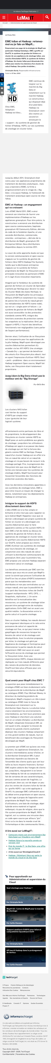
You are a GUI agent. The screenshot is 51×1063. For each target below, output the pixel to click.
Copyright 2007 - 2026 (11, 1052)
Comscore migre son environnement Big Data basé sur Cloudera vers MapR (27, 836)
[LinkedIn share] (2, 84)
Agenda (5, 998)
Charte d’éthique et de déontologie (22, 985)
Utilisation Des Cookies (10, 990)
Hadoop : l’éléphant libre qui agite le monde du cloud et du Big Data (25, 856)
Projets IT (6, 1006)
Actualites (10, 35)
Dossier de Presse (36, 998)
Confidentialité (8, 1054)
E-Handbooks (7, 1003)
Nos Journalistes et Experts (19, 998)
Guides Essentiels (37, 1003)
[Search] (47, 18)
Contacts (25, 987)
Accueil (5, 23)
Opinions (26, 1003)
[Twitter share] (2, 80)
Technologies (41, 995)
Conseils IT (17, 1003)
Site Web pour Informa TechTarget (14, 995)
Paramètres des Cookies (25, 1054)
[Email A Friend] (2, 93)
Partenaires (31, 995)
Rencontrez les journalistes (11, 987)
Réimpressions (25, 990)
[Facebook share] (2, 75)
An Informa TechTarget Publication (24, 11)
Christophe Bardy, (12, 71)
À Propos (6, 985)
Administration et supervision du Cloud (23, 23)
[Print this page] (2, 88)
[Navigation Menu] (4, 18)
